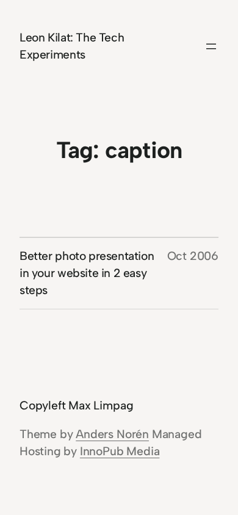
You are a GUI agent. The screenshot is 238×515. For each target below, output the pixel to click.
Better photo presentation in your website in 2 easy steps (87, 273)
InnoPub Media (120, 451)
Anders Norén (112, 434)
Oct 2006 (192, 256)
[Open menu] (211, 46)
